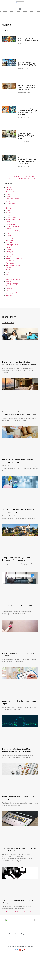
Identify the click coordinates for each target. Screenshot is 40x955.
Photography (10, 252)
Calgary (9, 194)
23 (31, 178)
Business (9, 190)
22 (28, 178)
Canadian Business (13, 199)
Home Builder (11, 224)
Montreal (9, 242)
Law (7, 233)
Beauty (8, 187)
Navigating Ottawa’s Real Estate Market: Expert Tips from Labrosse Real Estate (27, 64)
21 (25, 178)
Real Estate (10, 263)
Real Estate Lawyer (13, 265)
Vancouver (10, 295)
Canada (8, 196)
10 (24, 176)
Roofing (9, 270)
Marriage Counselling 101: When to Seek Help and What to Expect (27, 87)
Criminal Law (10, 203)
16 (9, 178)
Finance (8, 213)
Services (9, 277)
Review (8, 268)
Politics (8, 256)
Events (8, 208)
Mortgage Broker (12, 245)
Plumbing (9, 254)
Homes (8, 229)
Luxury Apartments (13, 238)
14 (36, 176)
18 (16, 178)
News (8, 247)
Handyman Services (13, 219)
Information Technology (14, 231)
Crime (8, 201)
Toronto (9, 288)
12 (30, 176)
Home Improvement (13, 226)
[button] (20, 9)
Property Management (14, 258)
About (16, 934)
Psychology (10, 261)
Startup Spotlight (12, 284)
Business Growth (12, 192)
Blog (22, 934)
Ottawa (8, 249)
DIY (7, 206)
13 (33, 176)
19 (19, 178)
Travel (8, 291)
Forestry (9, 215)
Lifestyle (9, 235)
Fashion (8, 210)
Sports (8, 281)
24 (34, 178)
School (8, 272)
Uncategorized (11, 293)
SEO (7, 274)
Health (8, 222)
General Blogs (11, 217)
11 (27, 176)
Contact (29, 934)
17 (12, 178)
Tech (7, 286)
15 (6, 178)
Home (10, 934)
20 (22, 178)
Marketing (9, 240)
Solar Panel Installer (13, 279)
